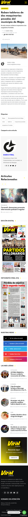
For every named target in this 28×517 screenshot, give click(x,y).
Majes (3, 118)
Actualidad (14, 370)
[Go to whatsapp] (24, 512)
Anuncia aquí (14, 451)
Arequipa (13, 398)
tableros (10, 121)
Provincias (4, 205)
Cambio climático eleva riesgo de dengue (18, 415)
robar (3, 121)
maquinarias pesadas (20, 121)
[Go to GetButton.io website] (24, 515)
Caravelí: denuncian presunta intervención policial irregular (13, 208)
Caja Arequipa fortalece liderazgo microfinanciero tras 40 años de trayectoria (19, 388)
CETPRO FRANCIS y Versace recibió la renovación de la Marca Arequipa (19, 374)
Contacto (14, 457)
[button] (2, 184)
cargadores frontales (7, 125)
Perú (12, 412)
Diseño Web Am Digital (6, 515)
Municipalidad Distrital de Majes (15, 118)
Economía (13, 384)
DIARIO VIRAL (9, 30)
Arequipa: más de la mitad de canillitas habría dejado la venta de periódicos (18, 402)
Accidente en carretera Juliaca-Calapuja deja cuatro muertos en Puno (19, 428)
